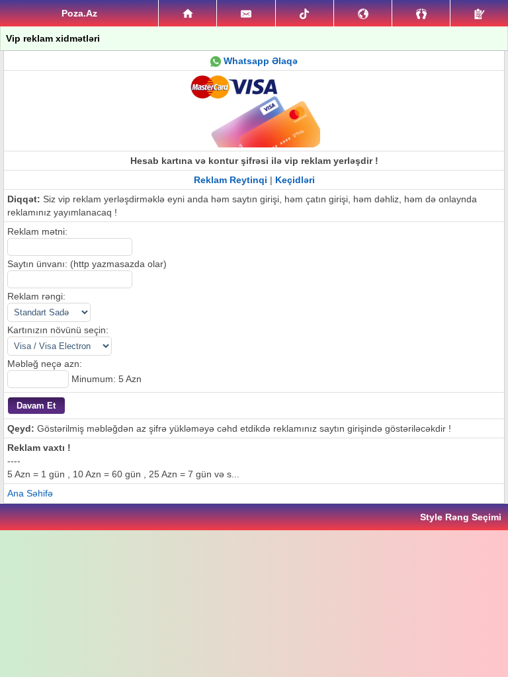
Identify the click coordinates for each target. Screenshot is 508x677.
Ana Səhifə (30, 493)
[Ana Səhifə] (187, 13)
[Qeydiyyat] (479, 13)
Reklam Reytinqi (230, 180)
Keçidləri (295, 180)
